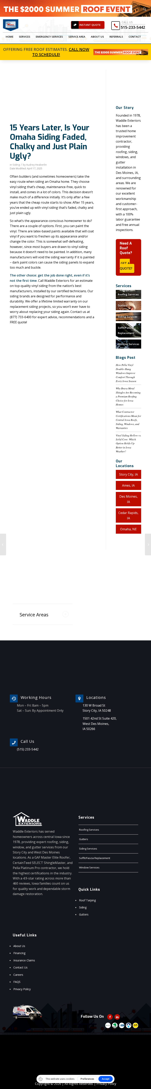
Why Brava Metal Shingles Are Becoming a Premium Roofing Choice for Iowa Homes (128, 396)
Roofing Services (128, 294)
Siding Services (127, 316)
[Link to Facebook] (110, 1017)
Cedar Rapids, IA (128, 515)
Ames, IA (128, 485)
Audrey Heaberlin (36, 164)
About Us (19, 946)
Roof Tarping (87, 900)
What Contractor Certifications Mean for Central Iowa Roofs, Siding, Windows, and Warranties (128, 420)
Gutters (122, 305)
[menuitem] (9, 36)
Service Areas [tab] (34, 614)
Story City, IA (128, 474)
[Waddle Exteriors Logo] (10, 25)
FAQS (16, 982)
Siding (16, 164)
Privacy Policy (22, 989)
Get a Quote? (126, 266)
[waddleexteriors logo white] (27, 819)
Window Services (128, 344)
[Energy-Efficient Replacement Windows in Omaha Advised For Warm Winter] (3, 544)
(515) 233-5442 (28, 749)
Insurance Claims (24, 960)
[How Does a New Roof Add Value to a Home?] (148, 544)
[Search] (144, 9)
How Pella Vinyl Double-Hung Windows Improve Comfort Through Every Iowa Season (126, 373)
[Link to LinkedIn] (117, 1017)
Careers (18, 975)
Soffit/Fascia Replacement (126, 330)
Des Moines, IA (128, 499)
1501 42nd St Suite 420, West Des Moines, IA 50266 (100, 723)
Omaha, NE (128, 529)
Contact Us (20, 967)
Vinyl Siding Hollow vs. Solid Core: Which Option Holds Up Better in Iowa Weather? (128, 443)
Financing (19, 953)
